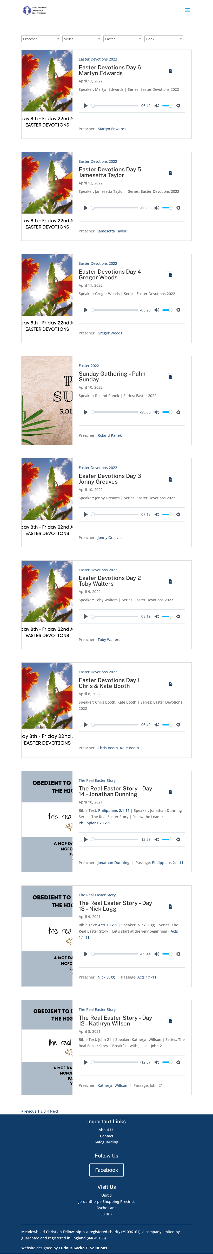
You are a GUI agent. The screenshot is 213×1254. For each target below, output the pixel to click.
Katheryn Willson (112, 1085)
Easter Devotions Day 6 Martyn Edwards (110, 70)
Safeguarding (106, 1141)
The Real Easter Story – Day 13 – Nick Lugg (115, 905)
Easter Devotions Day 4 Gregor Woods (110, 274)
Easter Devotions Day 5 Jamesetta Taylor (110, 172)
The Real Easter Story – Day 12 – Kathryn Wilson (115, 1020)
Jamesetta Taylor (112, 231)
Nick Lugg (106, 977)
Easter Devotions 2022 (98, 59)
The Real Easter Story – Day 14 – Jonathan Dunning (115, 791)
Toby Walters (109, 639)
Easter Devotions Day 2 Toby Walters (110, 580)
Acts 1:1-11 (107, 924)
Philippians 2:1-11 (114, 810)
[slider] (114, 105)
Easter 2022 (89, 365)
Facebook (106, 1169)
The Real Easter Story (97, 780)
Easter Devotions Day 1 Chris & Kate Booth (109, 683)
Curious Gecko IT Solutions (83, 1247)
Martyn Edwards (112, 129)
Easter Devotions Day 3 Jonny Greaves (110, 478)
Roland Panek (110, 435)
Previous (28, 1111)
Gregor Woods (110, 333)
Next (54, 1111)
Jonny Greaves (110, 537)
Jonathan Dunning (113, 862)
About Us (107, 1129)
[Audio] (169, 69)
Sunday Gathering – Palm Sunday (112, 376)
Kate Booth (129, 748)
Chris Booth (108, 748)
